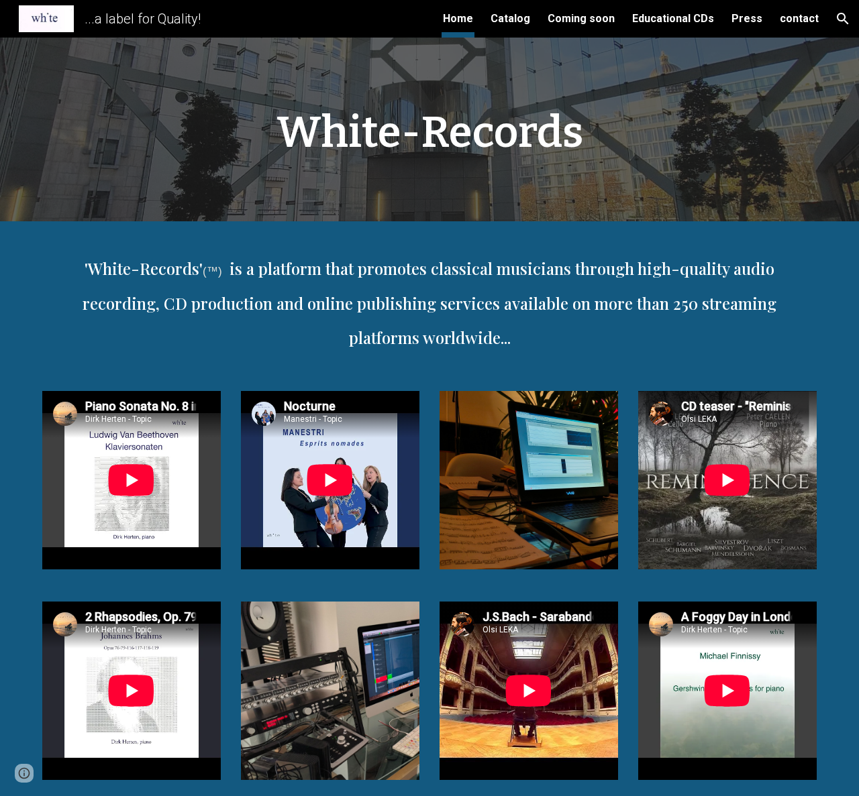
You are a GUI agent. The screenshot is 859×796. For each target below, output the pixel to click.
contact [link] (799, 18)
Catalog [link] (510, 18)
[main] (429, 133)
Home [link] (458, 18)
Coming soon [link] (581, 18)
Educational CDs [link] (673, 18)
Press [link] (746, 18)
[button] (843, 19)
